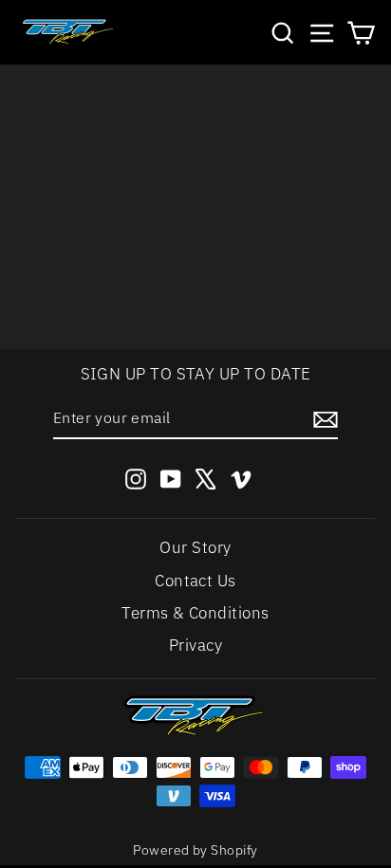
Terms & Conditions (195, 612)
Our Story (195, 547)
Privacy (195, 645)
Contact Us (195, 580)
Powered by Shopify (195, 850)
